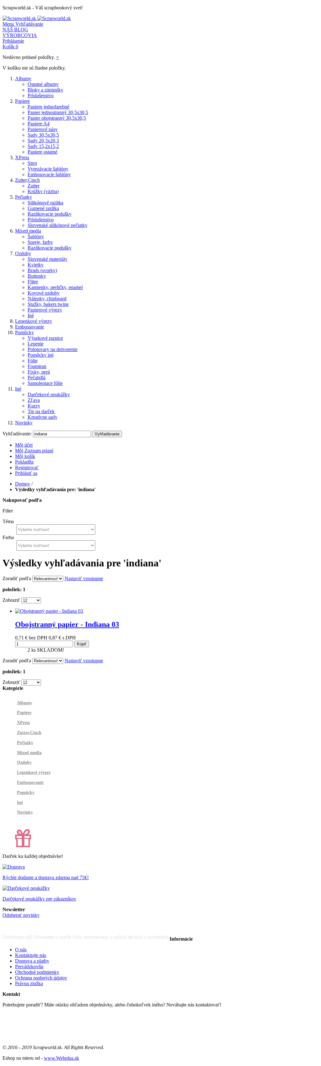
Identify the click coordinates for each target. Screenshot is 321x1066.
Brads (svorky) (42, 270)
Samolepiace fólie (45, 383)
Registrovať (27, 467)
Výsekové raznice (45, 338)
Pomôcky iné (41, 355)
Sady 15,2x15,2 (43, 146)
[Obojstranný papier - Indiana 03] (49, 611)
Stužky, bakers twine (48, 304)
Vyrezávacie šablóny (48, 168)
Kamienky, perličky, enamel (55, 287)
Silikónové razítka (45, 202)
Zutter (33, 185)
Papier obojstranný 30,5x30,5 (57, 118)
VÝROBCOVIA (20, 35)
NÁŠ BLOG (15, 29)
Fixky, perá (39, 372)
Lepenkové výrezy (33, 321)
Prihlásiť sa (26, 473)
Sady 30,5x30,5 (43, 135)
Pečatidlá (36, 377)
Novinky (24, 422)
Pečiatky (23, 197)
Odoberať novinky (21, 915)
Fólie (33, 360)
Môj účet (24, 445)
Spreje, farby (40, 242)
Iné (31, 315)
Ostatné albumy (43, 84)
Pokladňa (24, 462)
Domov (22, 483)
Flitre (33, 281)
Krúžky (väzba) (43, 191)
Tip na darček (41, 411)
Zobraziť (11, 600)
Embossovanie (29, 326)
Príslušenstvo (41, 95)
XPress (22, 157)
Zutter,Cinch (27, 180)
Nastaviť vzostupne (84, 578)
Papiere (22, 101)
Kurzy (34, 405)
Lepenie (36, 343)
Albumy (23, 78)
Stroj (32, 163)
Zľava (34, 400)
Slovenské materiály (47, 259)
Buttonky (37, 276)
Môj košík (25, 456)
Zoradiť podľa (17, 578)
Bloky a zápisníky (45, 89)
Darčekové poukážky (49, 394)
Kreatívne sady (42, 417)
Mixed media (28, 231)
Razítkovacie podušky (49, 214)
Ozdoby (23, 253)
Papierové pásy (43, 129)
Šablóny (36, 236)
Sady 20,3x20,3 (43, 140)
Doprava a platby (32, 961)
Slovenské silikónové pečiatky (57, 225)
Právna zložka (29, 983)
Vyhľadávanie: (17, 433)
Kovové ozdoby (44, 293)
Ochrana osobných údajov (41, 977)
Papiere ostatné (42, 152)
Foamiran (37, 366)
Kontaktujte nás (30, 955)
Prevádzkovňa (29, 966)
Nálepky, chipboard (47, 298)
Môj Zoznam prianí (34, 450)
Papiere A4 (39, 123)
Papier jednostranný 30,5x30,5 (58, 112)
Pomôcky (24, 332)
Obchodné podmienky (37, 972)
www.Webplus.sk (61, 1058)
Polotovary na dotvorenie (52, 349)
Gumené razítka (43, 208)
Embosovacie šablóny (49, 174)
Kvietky (36, 264)
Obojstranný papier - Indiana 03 (67, 624)
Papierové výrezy (45, 309)
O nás (21, 949)
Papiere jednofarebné (48, 106)
